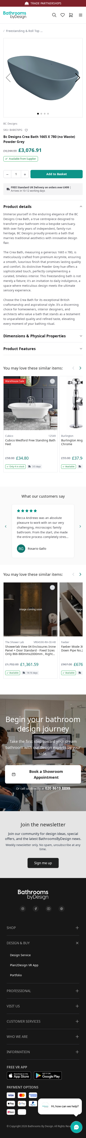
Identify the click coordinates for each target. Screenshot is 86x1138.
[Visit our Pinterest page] (61, 909)
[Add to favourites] (26, 130)
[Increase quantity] (25, 174)
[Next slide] (80, 525)
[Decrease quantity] (7, 174)
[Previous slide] (6, 525)
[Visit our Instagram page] (23, 909)
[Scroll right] (80, 368)
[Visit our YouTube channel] (48, 909)
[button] (78, 77)
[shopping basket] (71, 15)
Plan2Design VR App (24, 965)
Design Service (20, 955)
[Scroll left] (73, 368)
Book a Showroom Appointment (46, 774)
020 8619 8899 (57, 788)
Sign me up (43, 863)
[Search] (54, 15)
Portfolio (16, 975)
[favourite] (63, 15)
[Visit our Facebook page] (35, 909)
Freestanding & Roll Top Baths (25, 31)
